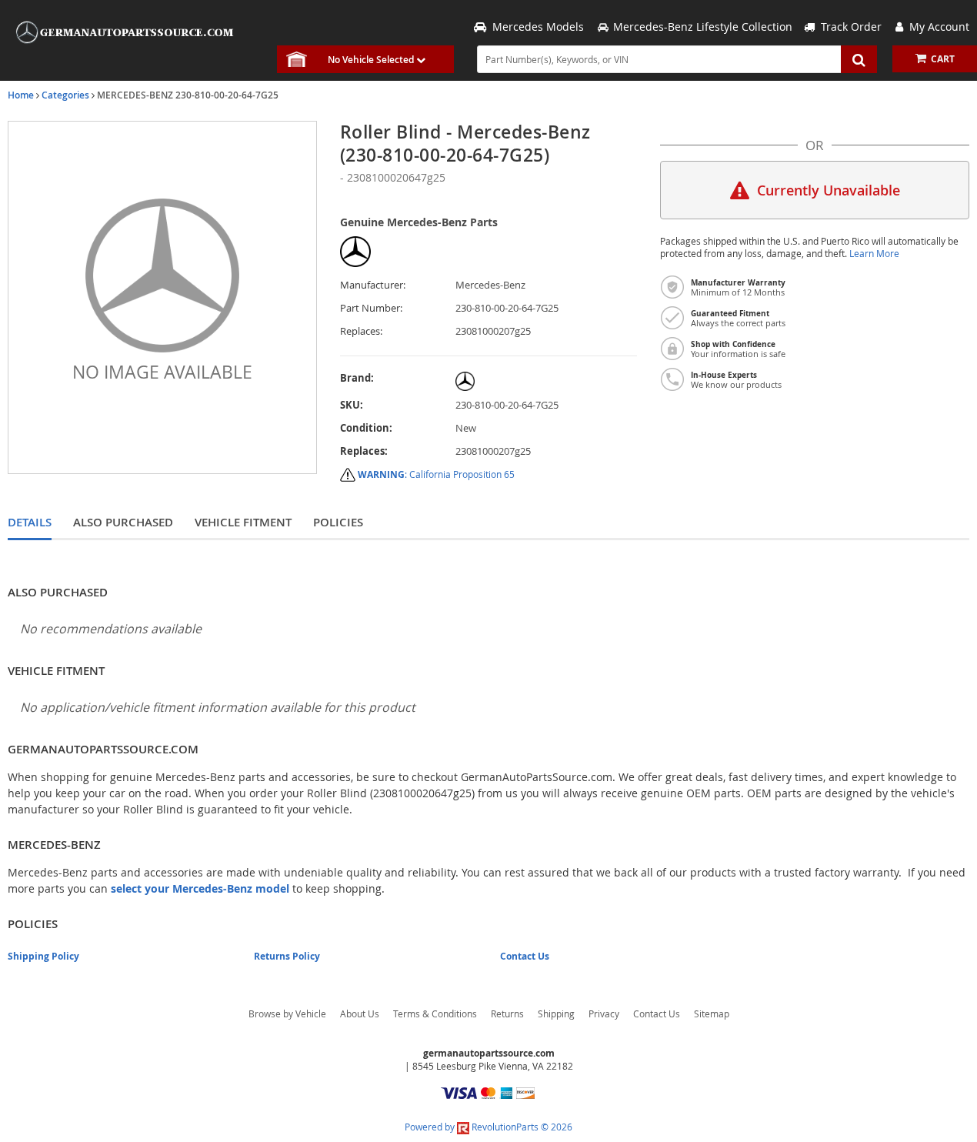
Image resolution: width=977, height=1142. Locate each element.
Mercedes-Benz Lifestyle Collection (702, 26)
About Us (359, 1013)
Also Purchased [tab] (123, 522)
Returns (507, 1013)
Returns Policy (287, 956)
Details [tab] (30, 522)
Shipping (556, 1013)
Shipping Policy (43, 956)
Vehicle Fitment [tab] (243, 522)
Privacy (604, 1013)
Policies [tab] (338, 522)
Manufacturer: (372, 285)
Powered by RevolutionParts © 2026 (488, 1126)
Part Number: (371, 308)
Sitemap (711, 1013)
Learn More (874, 253)
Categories (65, 95)
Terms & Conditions (435, 1013)
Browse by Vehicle (287, 1013)
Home (21, 95)
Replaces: (361, 331)
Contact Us (524, 956)
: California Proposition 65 (436, 474)
